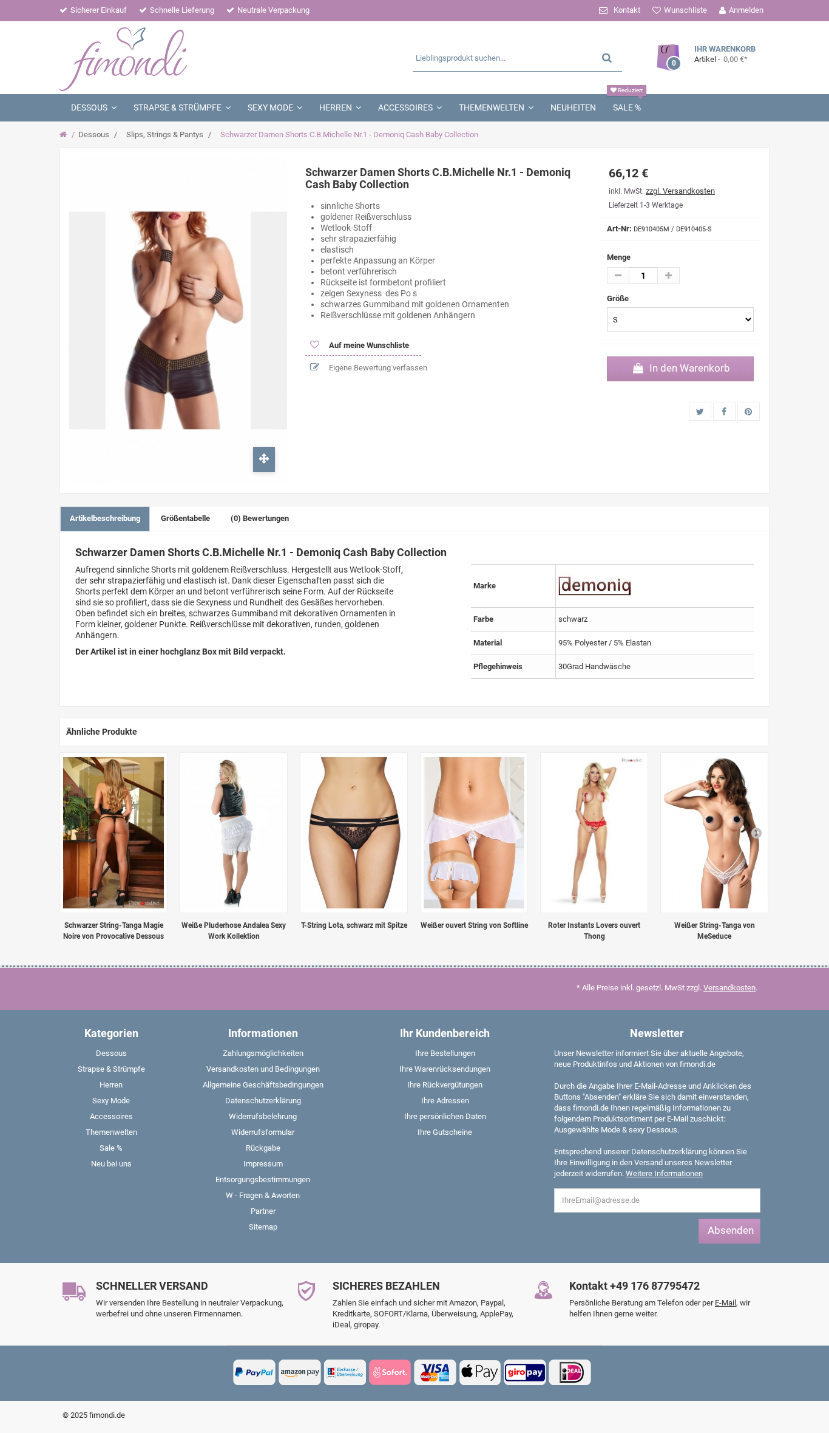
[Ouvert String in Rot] (594, 832)
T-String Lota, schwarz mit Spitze (354, 925)
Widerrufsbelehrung (263, 1116)
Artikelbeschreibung (105, 518)
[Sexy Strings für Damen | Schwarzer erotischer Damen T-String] (354, 832)
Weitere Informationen (664, 1173)
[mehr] (668, 275)
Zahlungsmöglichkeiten (263, 1053)
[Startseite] (64, 134)
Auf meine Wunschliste (368, 345)
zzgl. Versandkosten (680, 191)
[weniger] (618, 275)
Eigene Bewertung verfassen (377, 367)
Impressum (263, 1163)
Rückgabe (263, 1147)
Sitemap (263, 1226)
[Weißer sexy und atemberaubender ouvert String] (474, 832)
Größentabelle (185, 518)
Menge (619, 257)
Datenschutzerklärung (263, 1100)
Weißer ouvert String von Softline (474, 925)
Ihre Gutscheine (445, 1132)
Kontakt (627, 10)
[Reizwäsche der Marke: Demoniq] (594, 585)
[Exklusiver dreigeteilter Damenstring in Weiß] (714, 832)
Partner (263, 1211)
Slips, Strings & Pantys (164, 134)
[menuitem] (111, 1056)
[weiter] (756, 832)
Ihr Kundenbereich (445, 1033)
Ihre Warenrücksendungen (444, 1069)
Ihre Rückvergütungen (444, 1084)
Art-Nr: (619, 228)
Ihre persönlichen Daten (445, 1116)
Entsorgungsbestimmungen (262, 1179)
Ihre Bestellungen (445, 1053)
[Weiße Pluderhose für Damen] (234, 832)
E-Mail (725, 1302)
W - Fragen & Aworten (263, 1195)
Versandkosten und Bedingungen (263, 1069)
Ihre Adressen (445, 1100)
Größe (619, 298)
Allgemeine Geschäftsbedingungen (263, 1084)
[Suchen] (607, 57)
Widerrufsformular (262, 1132)
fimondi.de (107, 1415)
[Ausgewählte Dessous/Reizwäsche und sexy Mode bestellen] (176, 57)
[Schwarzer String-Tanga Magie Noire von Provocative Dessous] (113, 832)
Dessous (93, 134)
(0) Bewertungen (260, 518)
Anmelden (746, 10)
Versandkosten (729, 987)
